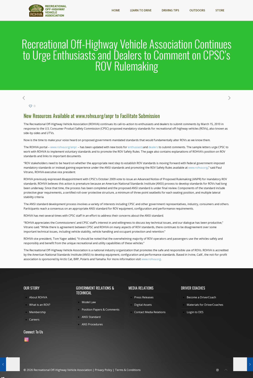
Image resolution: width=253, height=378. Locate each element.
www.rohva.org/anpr (95, 116)
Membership (37, 312)
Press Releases (144, 297)
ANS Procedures (92, 324)
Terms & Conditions (128, 370)
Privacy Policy (103, 370)
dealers (153, 147)
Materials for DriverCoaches (205, 305)
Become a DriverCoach (201, 297)
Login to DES (195, 312)
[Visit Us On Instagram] (26, 341)
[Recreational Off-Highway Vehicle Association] (47, 10)
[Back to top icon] (225, 369)
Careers (34, 319)
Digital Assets (143, 305)
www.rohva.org (198, 167)
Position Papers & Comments (100, 309)
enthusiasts (135, 147)
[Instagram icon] (217, 370)
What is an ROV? (39, 305)
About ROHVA (38, 297)
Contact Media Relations (150, 312)
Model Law (89, 302)
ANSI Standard (91, 317)
